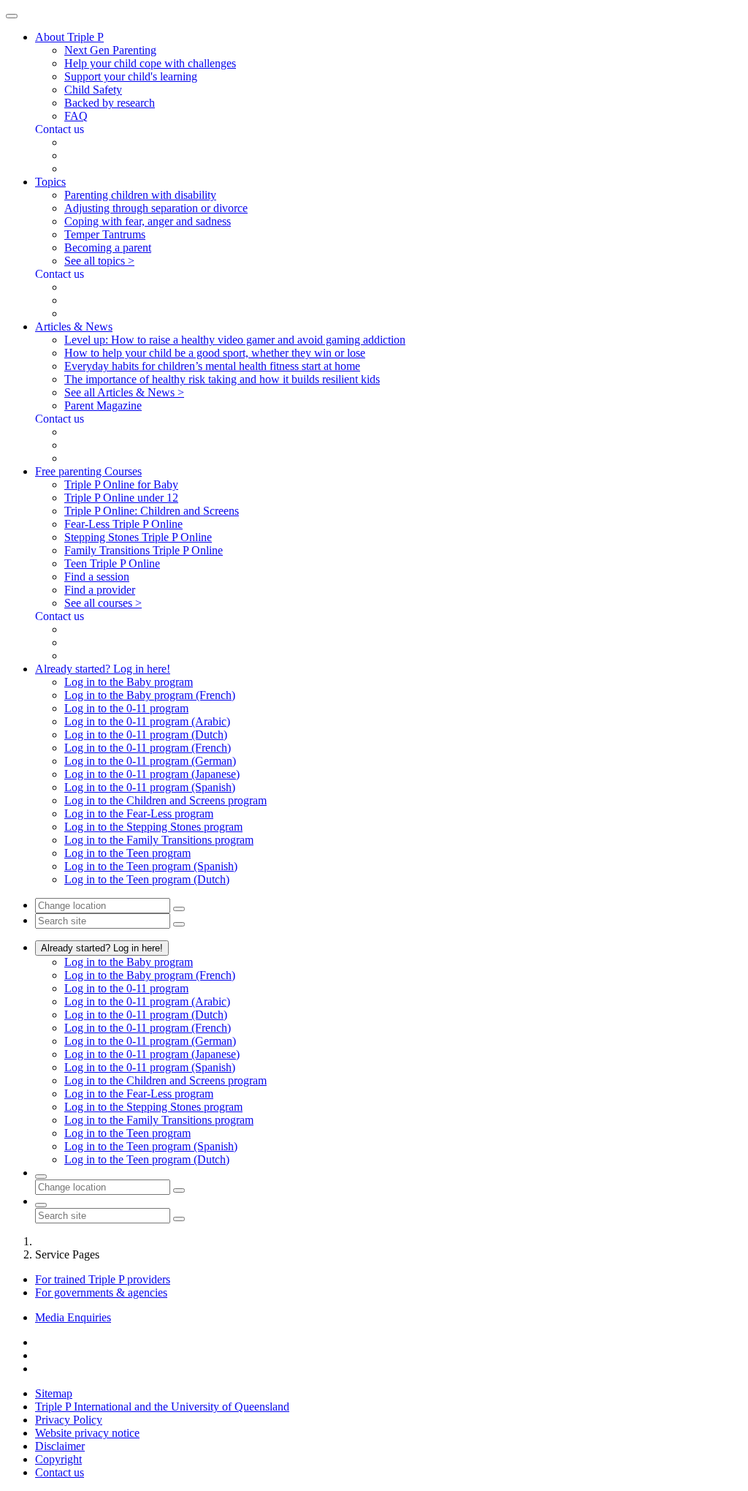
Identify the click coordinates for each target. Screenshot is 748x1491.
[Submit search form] (179, 1219)
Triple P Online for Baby (121, 484)
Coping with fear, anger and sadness (147, 221)
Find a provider (99, 590)
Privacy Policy (68, 1419)
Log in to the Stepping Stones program (153, 826)
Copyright (58, 1459)
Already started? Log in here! (102, 948)
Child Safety (93, 89)
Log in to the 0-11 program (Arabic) (147, 721)
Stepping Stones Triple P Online (138, 537)
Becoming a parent (107, 247)
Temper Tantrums (104, 234)
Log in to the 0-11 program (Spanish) (149, 787)
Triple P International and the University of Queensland (162, 1406)
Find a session (96, 576)
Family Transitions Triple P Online (143, 550)
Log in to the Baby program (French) (149, 695)
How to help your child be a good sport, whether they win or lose (214, 353)
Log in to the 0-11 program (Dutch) (145, 734)
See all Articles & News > (124, 392)
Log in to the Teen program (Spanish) (150, 866)
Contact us (59, 1472)
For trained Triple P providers (102, 1279)
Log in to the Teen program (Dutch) (146, 879)
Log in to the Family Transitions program (158, 840)
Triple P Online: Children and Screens (151, 511)
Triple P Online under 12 (121, 497)
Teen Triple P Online (112, 563)
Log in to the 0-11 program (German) (150, 761)
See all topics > (99, 260)
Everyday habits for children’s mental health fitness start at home (212, 366)
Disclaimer (60, 1446)
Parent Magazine (103, 405)
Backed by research (109, 103)
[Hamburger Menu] (12, 16)
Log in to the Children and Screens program (165, 800)
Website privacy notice (87, 1433)
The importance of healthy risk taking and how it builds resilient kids (222, 379)
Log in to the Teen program (127, 853)
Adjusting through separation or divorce (156, 208)
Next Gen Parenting (110, 50)
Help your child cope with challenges (150, 63)
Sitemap (53, 1393)
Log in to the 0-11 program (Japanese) (152, 774)
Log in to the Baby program (128, 682)
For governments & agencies (101, 1292)
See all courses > (103, 603)
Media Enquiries (73, 1317)
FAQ (76, 116)
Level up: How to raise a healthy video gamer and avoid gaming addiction (234, 339)
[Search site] (41, 1205)
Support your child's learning (130, 76)
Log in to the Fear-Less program (138, 813)
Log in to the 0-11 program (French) (147, 747)
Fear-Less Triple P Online (123, 524)
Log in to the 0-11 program (126, 708)
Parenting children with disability (140, 195)
